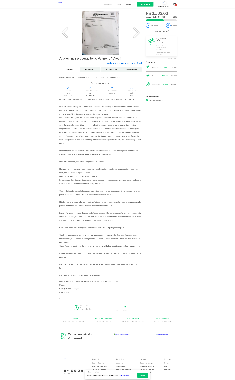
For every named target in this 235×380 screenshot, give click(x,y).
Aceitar (142, 375)
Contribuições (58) (111, 69)
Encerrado (154, 25)
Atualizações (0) (90, 69)
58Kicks (174, 25)
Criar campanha (145, 4)
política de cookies (124, 375)
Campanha (69, 69)
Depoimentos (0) (131, 69)
